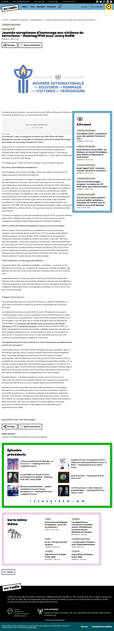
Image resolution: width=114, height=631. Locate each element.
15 (83, 501)
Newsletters (53, 2)
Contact (17, 609)
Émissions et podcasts (19, 20)
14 (77, 501)
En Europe (75, 519)
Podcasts (51, 7)
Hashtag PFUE (36, 20)
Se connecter (97, 7)
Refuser (84, 626)
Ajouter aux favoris (32, 45)
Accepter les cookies (102, 626)
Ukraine (5, 437)
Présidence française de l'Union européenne (28, 437)
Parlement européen (28, 326)
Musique (41, 7)
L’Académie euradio (21, 614)
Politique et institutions (11, 25)
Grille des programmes (21, 2)
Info (33, 7)
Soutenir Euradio (68, 2)
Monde (48, 519)
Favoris (84, 6)
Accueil (5, 20)
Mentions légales (20, 616)
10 (68, 501)
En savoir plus (30, 627)
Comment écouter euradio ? (55, 620)
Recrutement (18, 612)
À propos (5, 2)
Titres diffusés (39, 2)
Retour (10, 572)
